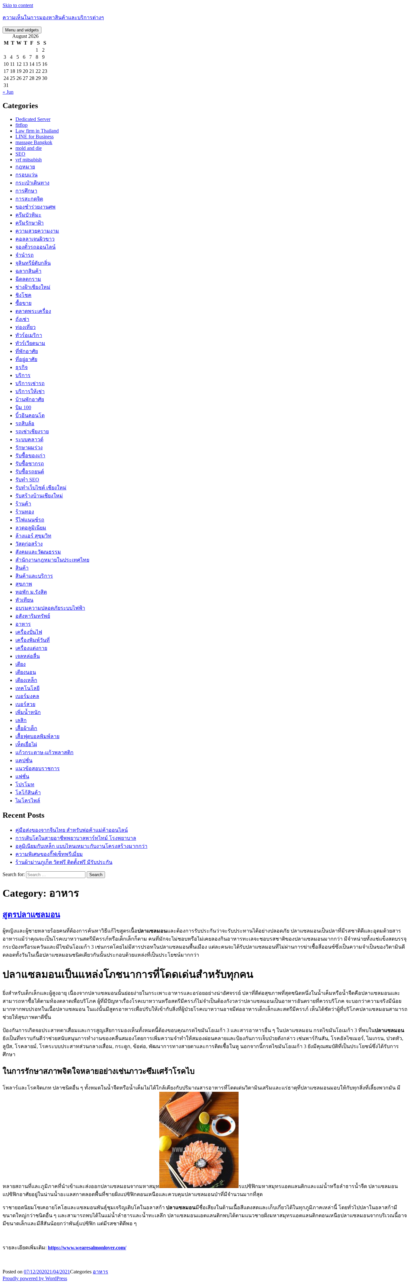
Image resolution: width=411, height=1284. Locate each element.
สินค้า (22, 568)
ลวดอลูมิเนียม (30, 527)
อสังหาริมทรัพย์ (32, 616)
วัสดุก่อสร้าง (29, 544)
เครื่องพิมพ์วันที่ (32, 640)
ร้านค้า (23, 503)
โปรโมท (24, 784)
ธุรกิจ (21, 367)
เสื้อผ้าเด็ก (26, 728)
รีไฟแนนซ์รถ (29, 519)
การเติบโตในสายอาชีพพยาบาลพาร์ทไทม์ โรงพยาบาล (75, 838)
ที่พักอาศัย (26, 351)
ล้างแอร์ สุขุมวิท (33, 536)
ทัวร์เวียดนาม (30, 343)
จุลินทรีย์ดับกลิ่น (33, 263)
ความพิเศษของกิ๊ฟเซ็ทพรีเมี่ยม (49, 854)
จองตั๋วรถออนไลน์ (35, 247)
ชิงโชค (23, 295)
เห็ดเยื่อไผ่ (26, 744)
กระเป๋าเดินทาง (32, 182)
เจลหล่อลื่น (27, 656)
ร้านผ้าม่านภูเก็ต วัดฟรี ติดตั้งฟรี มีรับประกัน (63, 862)
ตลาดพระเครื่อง (33, 311)
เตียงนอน (25, 672)
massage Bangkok (33, 142)
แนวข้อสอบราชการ (37, 768)
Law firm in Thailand (37, 131)
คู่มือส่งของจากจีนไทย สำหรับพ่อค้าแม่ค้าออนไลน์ (71, 830)
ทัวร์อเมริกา (28, 335)
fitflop (21, 125)
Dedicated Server (32, 119)
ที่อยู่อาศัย (26, 359)
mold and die (28, 148)
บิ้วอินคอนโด (30, 415)
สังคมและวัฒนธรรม (38, 552)
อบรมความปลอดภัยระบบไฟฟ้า (50, 608)
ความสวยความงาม (37, 231)
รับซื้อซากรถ (29, 463)
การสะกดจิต (29, 199)
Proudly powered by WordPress (35, 1278)
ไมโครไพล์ (27, 800)
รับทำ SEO (27, 479)
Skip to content (18, 5)
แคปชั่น (23, 760)
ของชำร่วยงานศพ (35, 207)
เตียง (20, 664)
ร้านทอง (24, 511)
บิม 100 (23, 407)
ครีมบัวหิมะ (28, 215)
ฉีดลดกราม (28, 279)
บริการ (23, 375)
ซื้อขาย (23, 303)
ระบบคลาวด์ (29, 439)
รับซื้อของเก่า (30, 455)
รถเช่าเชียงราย (32, 431)
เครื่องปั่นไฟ (28, 632)
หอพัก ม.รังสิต (31, 592)
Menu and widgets (22, 30)
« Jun (8, 92)
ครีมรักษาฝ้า (29, 223)
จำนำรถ (24, 255)
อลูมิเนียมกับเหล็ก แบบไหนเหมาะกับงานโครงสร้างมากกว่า (81, 846)
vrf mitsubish (28, 159)
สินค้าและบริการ (34, 576)
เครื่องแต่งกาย (31, 648)
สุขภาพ (23, 584)
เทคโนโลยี (27, 688)
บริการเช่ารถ (30, 383)
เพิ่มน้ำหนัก (28, 712)
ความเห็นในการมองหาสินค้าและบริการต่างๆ (53, 17)
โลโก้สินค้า (28, 792)
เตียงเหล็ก (26, 680)
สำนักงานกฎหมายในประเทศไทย (52, 560)
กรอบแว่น (26, 174)
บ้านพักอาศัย (29, 399)
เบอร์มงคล (27, 696)
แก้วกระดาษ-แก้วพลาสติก (44, 752)
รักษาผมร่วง (29, 447)
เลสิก (21, 720)
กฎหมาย (25, 166)
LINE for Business (34, 136)
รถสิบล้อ (24, 423)
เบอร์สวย (25, 704)
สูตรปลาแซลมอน (31, 914)
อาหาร (23, 624)
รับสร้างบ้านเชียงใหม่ (39, 495)
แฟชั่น (22, 776)
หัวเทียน (24, 600)
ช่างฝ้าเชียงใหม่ (32, 287)
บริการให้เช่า (30, 391)
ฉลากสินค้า (28, 271)
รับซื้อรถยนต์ (29, 471)
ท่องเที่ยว (25, 327)
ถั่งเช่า (22, 319)
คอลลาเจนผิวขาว (35, 239)
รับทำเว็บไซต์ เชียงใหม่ (40, 487)
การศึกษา (26, 191)
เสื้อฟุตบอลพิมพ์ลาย (37, 736)
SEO (20, 154)
